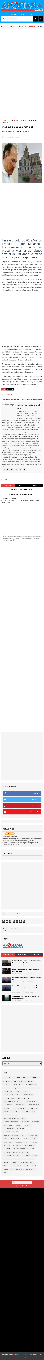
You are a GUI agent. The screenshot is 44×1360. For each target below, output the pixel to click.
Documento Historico (13, 1101)
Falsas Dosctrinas (11, 1111)
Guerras (35, 1122)
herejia (19, 1125)
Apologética (33, 1078)
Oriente (16, 1152)
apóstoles (18, 1084)
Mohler (6, 1145)
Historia (20, 1128)
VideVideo (7, 1169)
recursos (7, 1159)
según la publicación (24, 279)
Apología (7, 1081)
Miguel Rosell (21, 1142)
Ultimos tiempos (27, 1162)
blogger (8, 485)
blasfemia (7, 1091)
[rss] (27, 1186)
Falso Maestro (28, 1111)
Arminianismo (31, 1084)
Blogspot (22, 1357)
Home (4, 120)
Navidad (7, 1149)
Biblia (36, 1088)
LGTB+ (25, 1138)
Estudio (6, 1108)
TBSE (7, 1298)
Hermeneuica (9, 1128)
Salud (6, 1162)
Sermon (14, 1162)
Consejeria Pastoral (12, 1094)
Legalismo (15, 1138)
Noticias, (16, 137)
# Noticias (10, 389)
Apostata (7, 1084)
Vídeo (26, 1165)
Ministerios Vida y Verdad (11, 929)
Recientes (8, 955)
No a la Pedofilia (20, 1149)
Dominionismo (31, 1101)
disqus (21, 485)
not (32, 1149)
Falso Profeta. (10, 1115)
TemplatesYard (23, 1354)
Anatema (7, 1078)
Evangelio (33, 1108)
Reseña (31, 1159)
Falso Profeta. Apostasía (14, 1118)
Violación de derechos (24, 1169)
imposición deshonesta (13, 1135)
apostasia (18, 1081)
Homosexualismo (10, 1132)
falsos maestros (10, 1122)
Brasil (17, 1091)
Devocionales (9, 1098)
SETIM (4, 931)
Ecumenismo (8, 1105)
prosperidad (32, 1155)
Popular (22, 955)
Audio (29, 1088)
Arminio (6, 1088)
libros (33, 1138)
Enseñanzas (21, 1105)
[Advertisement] (22, 52)
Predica (25, 1152)
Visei (5, 1172)
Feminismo (25, 1122)
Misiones (33, 1142)
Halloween (8, 1125)
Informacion (31, 1135)
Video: (33, 1165)
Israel (6, 1138)
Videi (12, 1165)
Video (18, 1165)
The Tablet (36, 262)
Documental (23, 1098)
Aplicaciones (19, 1078)
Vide (5, 1165)
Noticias (24, 26)
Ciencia (26, 1091)
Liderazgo (8, 1142)
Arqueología (18, 1088)
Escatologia (34, 1105)
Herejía (28, 1125)
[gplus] (23, 1186)
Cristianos (28, 1094)
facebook (35, 485)
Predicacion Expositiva (13, 1155)
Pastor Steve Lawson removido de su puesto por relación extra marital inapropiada (26, 988)
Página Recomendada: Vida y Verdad (15, 914)
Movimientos (30, 1145)
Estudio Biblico (19, 1108)
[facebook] (17, 1186)
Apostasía (29, 1081)
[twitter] (20, 1186)
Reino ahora (19, 1159)
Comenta (36, 955)
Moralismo (17, 1145)
